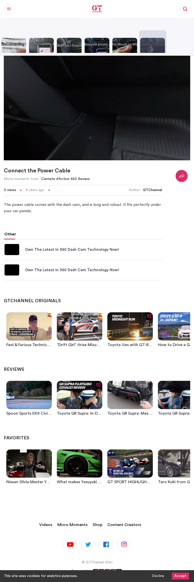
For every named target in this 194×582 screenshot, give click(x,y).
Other (10, 234)
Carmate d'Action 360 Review (65, 179)
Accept (180, 576)
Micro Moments (72, 525)
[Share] (182, 176)
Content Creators (124, 525)
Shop (97, 525)
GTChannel (152, 190)
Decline (158, 576)
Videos (45, 525)
